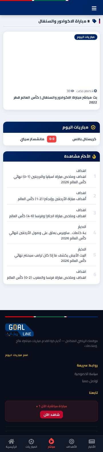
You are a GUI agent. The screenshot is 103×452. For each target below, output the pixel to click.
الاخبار (82, 226)
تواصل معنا (90, 381)
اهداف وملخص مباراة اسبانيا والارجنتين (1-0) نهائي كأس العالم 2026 (49, 179)
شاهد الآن (51, 414)
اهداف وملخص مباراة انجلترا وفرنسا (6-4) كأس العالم (47, 216)
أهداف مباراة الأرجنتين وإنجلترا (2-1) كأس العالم (52, 198)
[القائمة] (94, 8)
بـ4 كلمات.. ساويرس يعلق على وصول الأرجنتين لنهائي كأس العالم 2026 (47, 235)
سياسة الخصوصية (86, 373)
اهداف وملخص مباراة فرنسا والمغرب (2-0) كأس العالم (46, 277)
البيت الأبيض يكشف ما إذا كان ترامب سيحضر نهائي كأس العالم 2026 (50, 258)
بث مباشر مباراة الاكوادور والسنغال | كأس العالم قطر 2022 (55, 99)
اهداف (81, 170)
